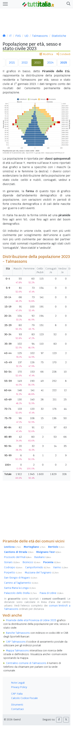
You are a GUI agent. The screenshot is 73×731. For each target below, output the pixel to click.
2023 (37, 62)
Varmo (60, 567)
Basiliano (42, 557)
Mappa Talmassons (17, 650)
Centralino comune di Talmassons (26, 663)
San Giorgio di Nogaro (20, 577)
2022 (25, 62)
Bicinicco (31, 562)
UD (26, 36)
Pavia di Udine (51, 593)
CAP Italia (17, 693)
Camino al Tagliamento (21, 582)
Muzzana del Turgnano (42, 572)
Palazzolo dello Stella (20, 593)
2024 (50, 62)
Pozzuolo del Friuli (18, 557)
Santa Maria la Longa (20, 587)
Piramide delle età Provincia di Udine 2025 (31, 620)
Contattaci (17, 709)
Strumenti (17, 704)
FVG (18, 36)
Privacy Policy (19, 687)
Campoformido (37, 567)
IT (10, 36)
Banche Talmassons (18, 632)
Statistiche (59, 36)
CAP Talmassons (16, 641)
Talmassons (40, 36)
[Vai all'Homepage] (38, 3)
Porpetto (13, 572)
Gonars (12, 562)
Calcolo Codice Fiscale (24, 698)
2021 (12, 62)
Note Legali (18, 682)
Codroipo (13, 567)
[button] (67, 4)
